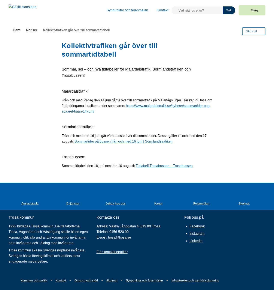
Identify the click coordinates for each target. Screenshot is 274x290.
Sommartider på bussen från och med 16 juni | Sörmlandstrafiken (123, 141)
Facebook (197, 226)
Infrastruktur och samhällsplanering (195, 280)
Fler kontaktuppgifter (112, 252)
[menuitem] (124, 10)
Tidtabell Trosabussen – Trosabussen (164, 166)
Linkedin (196, 241)
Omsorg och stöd (86, 280)
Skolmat (111, 280)
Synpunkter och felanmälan (144, 280)
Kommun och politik (34, 280)
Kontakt (61, 280)
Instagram (196, 233)
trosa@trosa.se (119, 237)
